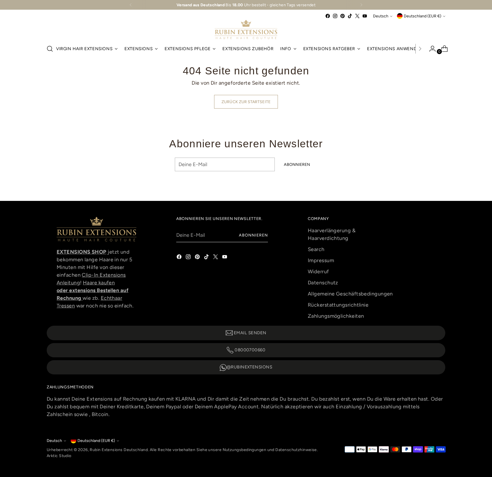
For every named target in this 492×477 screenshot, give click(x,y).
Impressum (321, 260)
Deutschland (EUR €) (422, 16)
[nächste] (361, 5)
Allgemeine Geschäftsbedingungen (350, 294)
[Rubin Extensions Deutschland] (246, 29)
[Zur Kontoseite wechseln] (430, 48)
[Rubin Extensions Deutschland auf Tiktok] (349, 16)
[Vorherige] (130, 5)
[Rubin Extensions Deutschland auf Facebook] (327, 16)
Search (316, 249)
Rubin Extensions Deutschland (119, 449)
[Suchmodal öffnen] (50, 48)
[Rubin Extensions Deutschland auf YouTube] (364, 16)
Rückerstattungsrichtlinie (338, 305)
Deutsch (380, 16)
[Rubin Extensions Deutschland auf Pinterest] (342, 16)
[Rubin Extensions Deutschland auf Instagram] (335, 16)
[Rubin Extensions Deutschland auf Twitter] (357, 16)
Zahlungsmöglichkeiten (336, 316)
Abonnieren (253, 235)
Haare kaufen (99, 283)
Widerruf (318, 271)
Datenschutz (323, 283)
